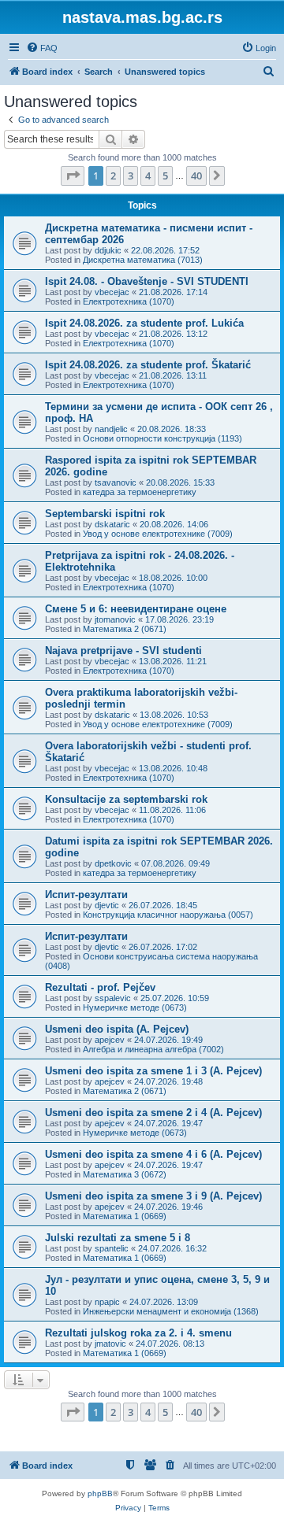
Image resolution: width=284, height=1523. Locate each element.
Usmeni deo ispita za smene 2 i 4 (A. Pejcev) (153, 1112)
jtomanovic (115, 619)
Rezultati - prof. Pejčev (100, 987)
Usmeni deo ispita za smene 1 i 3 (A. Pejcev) (153, 1071)
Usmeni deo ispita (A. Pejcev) (117, 1029)
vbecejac (112, 292)
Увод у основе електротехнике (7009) (158, 533)
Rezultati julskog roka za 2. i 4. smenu (138, 1333)
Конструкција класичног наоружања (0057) (168, 914)
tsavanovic (115, 482)
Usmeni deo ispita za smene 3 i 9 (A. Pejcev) (153, 1196)
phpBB (100, 1493)
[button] (72, 175)
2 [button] (113, 175)
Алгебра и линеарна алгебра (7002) (153, 1049)
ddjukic (108, 250)
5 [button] (165, 175)
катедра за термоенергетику (139, 492)
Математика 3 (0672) (124, 1174)
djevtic (107, 905)
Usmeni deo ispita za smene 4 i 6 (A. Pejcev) (153, 1154)
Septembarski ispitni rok (105, 513)
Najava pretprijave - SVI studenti (123, 650)
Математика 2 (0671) (124, 629)
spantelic (112, 1248)
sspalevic (113, 998)
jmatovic (110, 1343)
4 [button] (148, 175)
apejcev (110, 1039)
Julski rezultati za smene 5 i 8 (117, 1238)
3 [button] (130, 175)
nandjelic (111, 429)
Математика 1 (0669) (124, 1216)
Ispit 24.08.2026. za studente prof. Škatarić (148, 365)
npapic (107, 1302)
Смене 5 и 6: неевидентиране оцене (135, 609)
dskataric (112, 524)
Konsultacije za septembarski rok (126, 799)
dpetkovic (113, 863)
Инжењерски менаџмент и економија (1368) (171, 1311)
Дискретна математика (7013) (143, 259)
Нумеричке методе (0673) (135, 1007)
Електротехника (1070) (128, 301)
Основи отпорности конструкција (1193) (162, 438)
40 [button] (196, 175)
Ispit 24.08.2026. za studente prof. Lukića (144, 323)
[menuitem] (42, 48)
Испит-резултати (86, 894)
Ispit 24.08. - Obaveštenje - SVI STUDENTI (146, 281)
